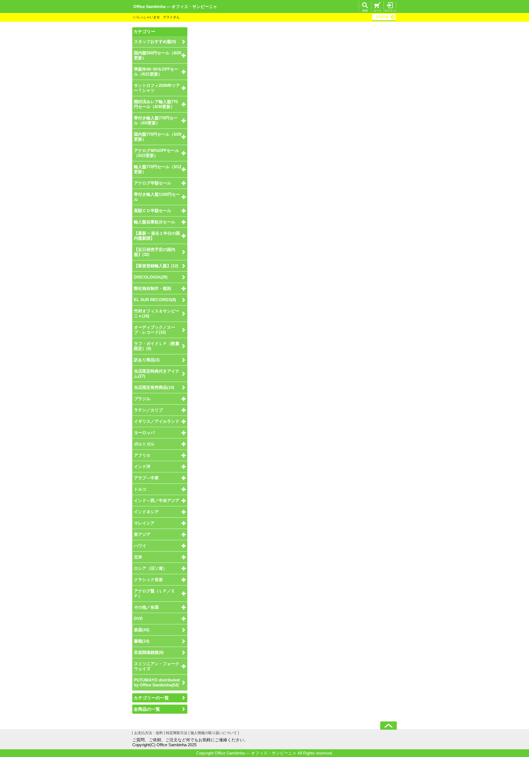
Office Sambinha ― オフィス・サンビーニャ (175, 6)
